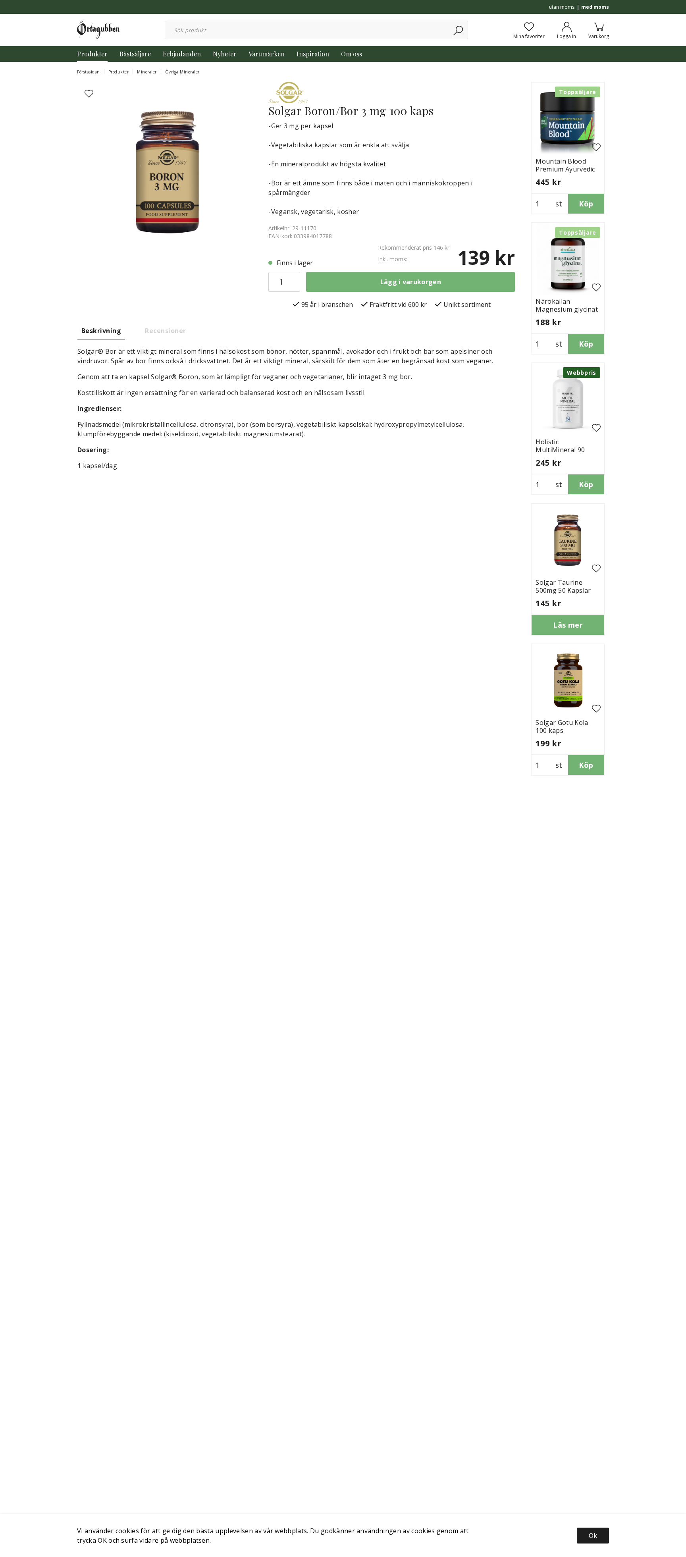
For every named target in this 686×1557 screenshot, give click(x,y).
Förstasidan (88, 72)
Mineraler (147, 72)
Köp (586, 203)
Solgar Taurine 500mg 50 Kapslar (563, 586)
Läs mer (568, 625)
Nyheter (225, 54)
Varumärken (267, 54)
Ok (593, 1535)
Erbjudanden (182, 54)
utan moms (561, 7)
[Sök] (458, 30)
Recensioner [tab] (165, 330)
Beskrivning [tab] (101, 330)
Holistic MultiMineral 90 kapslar (560, 449)
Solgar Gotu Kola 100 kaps (562, 726)
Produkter (92, 54)
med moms (595, 7)
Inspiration (313, 54)
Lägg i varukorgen (410, 281)
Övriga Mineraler (182, 72)
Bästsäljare (135, 54)
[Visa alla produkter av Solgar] (288, 92)
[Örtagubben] (98, 29)
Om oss (351, 54)
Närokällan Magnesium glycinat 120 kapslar (567, 309)
